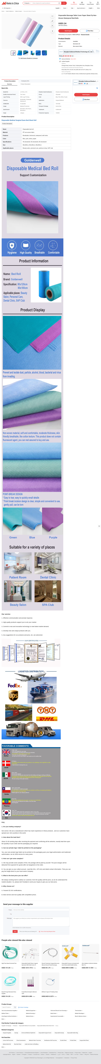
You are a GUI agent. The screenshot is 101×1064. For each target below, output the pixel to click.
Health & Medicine (10, 11)
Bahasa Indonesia (94, 1054)
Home (3, 11)
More (3, 1047)
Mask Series (53, 1013)
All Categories (7, 8)
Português (24, 1054)
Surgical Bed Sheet (84, 1040)
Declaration (66, 1057)
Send (15, 931)
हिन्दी (72, 1054)
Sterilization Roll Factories (50, 1040)
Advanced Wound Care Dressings (58, 1010)
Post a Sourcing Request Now (47, 931)
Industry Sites (61, 1052)
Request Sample (85, 34)
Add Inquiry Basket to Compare (29, 58)
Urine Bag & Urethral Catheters (9, 1016)
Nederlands (53, 1054)
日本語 (67, 1054)
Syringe (16, 1032)
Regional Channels (69, 1052)
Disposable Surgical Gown (45, 1032)
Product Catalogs (23, 1007)
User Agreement (59, 1057)
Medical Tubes (5, 1013)
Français (30, 1054)
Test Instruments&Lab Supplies (9, 1010)
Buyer (64, 8)
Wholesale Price (52, 1052)
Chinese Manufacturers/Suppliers (32, 1052)
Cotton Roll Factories (8, 1040)
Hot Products (12, 1052)
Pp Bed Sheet (63, 1040)
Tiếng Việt (86, 1054)
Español (18, 1054)
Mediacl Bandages (79, 1013)
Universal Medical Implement (28, 1032)
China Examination (21, 1040)
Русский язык (36, 1054)
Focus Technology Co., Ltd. (40, 1057)
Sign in (97, 4)
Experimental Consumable (56, 1016)
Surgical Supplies (7, 1032)
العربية (59, 1054)
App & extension (81, 8)
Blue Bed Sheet (17, 1044)
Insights (90, 1052)
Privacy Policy (74, 1057)
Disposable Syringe (59, 1032)
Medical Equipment (30, 1010)
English (13, 1054)
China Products (19, 1052)
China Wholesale (44, 1052)
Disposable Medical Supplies (30, 11)
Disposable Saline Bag (72, 1032)
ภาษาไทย (76, 1054)
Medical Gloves (29, 1016)
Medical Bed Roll (7, 1044)
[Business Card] (97, 88)
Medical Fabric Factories (35, 1040)
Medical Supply (18, 11)
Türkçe (81, 1054)
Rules (98, 8)
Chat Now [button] (90, 31)
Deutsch (47, 1054)
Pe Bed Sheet (73, 1040)
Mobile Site (84, 1052)
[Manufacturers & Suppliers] (10, 3)
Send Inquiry (68, 31)
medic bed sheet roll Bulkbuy (32, 1044)
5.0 (80, 83)
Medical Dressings (30, 1013)
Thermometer (78, 1010)
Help (72, 8)
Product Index (78, 1052)
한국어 (63, 1054)
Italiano (42, 1054)
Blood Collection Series (80, 1016)
